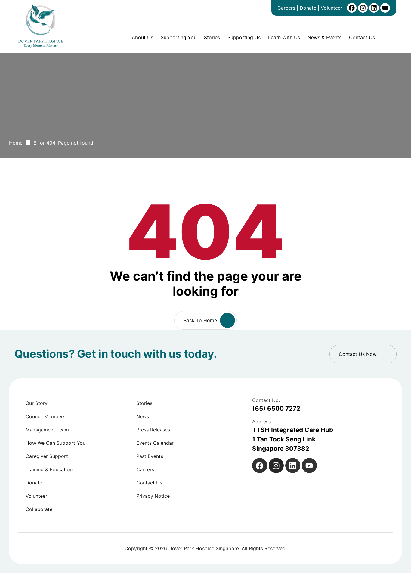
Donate (308, 8)
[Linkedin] (374, 8)
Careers (286, 8)
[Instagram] (363, 8)
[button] (363, 354)
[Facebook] (352, 8)
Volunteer (331, 8)
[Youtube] (385, 8)
